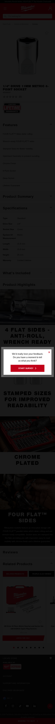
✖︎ (49, 351)
